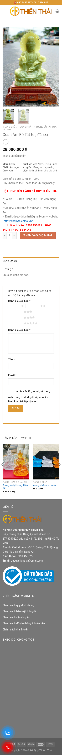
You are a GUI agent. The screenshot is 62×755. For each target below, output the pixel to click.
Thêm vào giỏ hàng (37, 235)
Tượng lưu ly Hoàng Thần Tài (15, 487)
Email (12, 375)
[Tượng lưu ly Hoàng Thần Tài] (16, 461)
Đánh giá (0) (10, 260)
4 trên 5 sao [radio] (16, 317)
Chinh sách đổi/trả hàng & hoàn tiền (24, 623)
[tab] (31, 260)
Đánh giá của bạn (19, 301)
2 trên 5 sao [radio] (32, 306)
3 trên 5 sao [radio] (16, 311)
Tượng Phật (25, 126)
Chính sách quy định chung (18, 605)
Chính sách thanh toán (15, 629)
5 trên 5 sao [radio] (16, 323)
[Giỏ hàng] (57, 11)
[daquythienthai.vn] (31, 11)
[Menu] (5, 11)
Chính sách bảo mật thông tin (20, 611)
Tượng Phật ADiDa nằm (44, 485)
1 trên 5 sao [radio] (13, 306)
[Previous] (8, 67)
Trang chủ (9, 126)
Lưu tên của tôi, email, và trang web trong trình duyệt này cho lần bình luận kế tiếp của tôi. (29, 396)
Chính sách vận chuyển (16, 617)
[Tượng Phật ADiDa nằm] (46, 461)
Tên (11, 359)
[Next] (54, 67)
